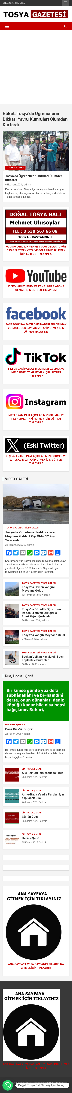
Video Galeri (32, 528)
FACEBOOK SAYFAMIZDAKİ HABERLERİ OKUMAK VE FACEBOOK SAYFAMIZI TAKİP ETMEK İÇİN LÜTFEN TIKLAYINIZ (36, 328)
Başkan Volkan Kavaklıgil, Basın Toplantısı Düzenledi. (43, 658)
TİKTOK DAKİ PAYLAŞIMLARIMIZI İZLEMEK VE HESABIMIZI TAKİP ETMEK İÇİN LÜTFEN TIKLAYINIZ (36, 372)
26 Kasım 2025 (13, 733)
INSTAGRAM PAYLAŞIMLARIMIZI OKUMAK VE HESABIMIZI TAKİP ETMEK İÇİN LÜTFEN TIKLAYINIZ (36, 419)
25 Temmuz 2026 (15, 544)
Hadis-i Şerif (30, 838)
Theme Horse (53, 1082)
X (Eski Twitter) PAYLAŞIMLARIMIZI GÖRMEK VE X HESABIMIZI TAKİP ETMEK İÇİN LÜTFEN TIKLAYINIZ (36, 460)
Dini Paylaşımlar (15, 724)
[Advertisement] (36, 68)
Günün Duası (30, 816)
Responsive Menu (65, 3)
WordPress (47, 1087)
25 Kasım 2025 (30, 821)
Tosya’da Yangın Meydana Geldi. (44, 635)
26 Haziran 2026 (31, 620)
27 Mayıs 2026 (30, 639)
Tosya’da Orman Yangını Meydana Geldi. (38, 588)
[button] (7, 1085)
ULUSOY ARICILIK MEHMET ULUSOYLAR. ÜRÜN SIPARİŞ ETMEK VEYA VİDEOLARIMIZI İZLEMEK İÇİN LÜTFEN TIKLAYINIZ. (36, 250)
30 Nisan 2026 (29, 664)
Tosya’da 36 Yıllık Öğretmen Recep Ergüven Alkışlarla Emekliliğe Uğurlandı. (41, 612)
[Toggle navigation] (7, 26)
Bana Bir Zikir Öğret (19, 729)
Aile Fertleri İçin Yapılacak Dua (42, 773)
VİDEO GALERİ (16, 479)
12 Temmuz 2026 (31, 594)
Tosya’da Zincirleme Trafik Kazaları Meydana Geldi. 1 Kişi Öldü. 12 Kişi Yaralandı (30, 536)
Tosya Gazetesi (15, 167)
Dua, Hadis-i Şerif (19, 676)
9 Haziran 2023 (13, 184)
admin (27, 184)
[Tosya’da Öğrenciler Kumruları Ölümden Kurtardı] (36, 151)
